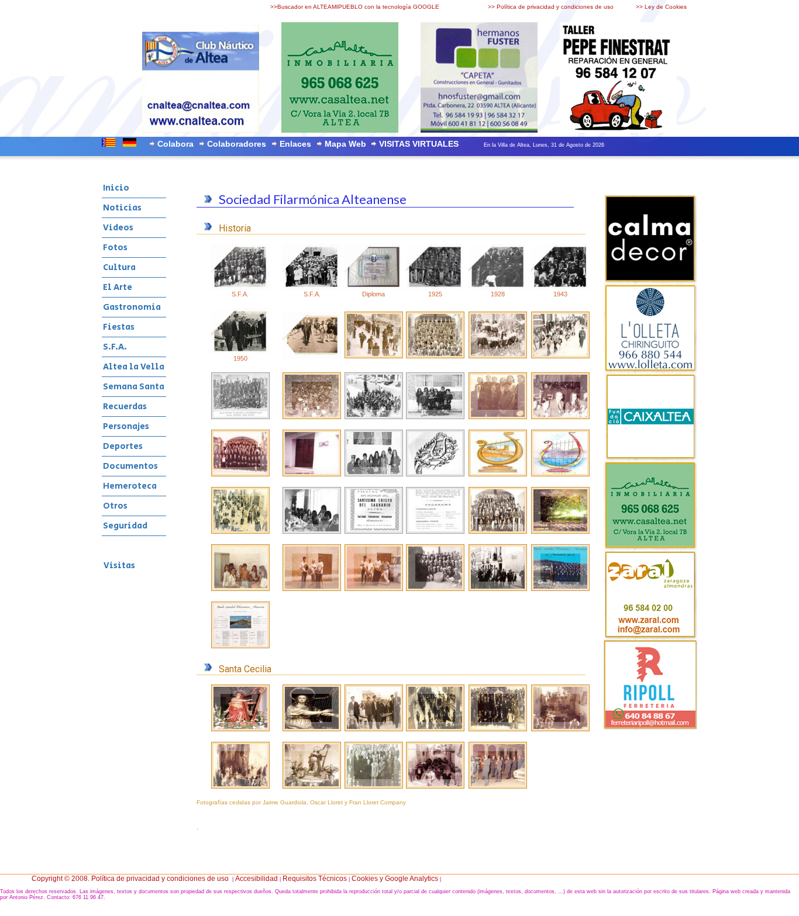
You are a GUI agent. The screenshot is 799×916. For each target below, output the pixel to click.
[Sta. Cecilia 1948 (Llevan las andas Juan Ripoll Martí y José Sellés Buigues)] (560, 729)
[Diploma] (374, 288)
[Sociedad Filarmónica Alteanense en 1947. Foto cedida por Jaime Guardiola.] (240, 288)
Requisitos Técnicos (315, 878)
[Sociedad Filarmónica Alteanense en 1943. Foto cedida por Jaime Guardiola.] (560, 288)
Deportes (123, 446)
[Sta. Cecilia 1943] (498, 729)
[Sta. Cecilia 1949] (240, 786)
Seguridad (125, 526)
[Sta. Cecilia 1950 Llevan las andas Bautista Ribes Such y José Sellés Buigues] (312, 786)
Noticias (122, 208)
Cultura (119, 267)
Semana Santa (133, 387)
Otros (115, 506)
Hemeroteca (130, 486)
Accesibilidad (256, 878)
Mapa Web (345, 143)
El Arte (117, 287)
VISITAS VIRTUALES (419, 143)
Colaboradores (236, 143)
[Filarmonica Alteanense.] (560, 589)
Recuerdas (125, 406)
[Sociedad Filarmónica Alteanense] (312, 288)
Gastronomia (132, 307)
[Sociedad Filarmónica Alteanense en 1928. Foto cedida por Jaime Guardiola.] (498, 288)
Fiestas (119, 327)
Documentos (130, 466)
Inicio (116, 188)
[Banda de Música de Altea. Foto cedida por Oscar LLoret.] (312, 356)
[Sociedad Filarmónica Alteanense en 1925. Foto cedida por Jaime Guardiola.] (435, 288)
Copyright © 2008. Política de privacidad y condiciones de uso (130, 878)
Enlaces (295, 143)
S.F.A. (115, 347)
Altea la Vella (133, 367)
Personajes (126, 426)
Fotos (115, 247)
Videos (118, 228)
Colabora (175, 143)
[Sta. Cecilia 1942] (435, 729)
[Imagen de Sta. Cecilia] (240, 729)
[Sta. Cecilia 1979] (498, 786)
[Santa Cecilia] (312, 729)
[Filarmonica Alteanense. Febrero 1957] (498, 589)
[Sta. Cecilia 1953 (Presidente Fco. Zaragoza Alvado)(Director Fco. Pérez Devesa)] (374, 786)
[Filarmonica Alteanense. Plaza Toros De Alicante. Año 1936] (435, 589)
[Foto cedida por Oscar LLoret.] (374, 356)
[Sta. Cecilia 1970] (435, 786)
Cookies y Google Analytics (395, 878)
